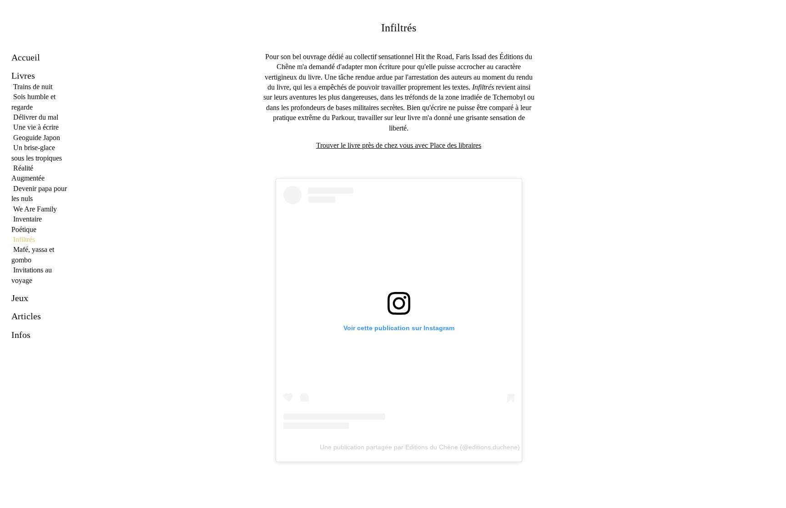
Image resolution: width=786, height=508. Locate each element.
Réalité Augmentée (28, 173)
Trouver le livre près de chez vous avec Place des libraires (398, 145)
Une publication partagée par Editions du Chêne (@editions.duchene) (420, 447)
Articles (26, 316)
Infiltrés (24, 239)
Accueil (25, 57)
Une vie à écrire (36, 127)
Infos (20, 335)
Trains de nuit (32, 87)
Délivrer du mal (35, 117)
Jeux (19, 298)
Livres (23, 75)
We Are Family (35, 209)
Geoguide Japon (36, 137)
